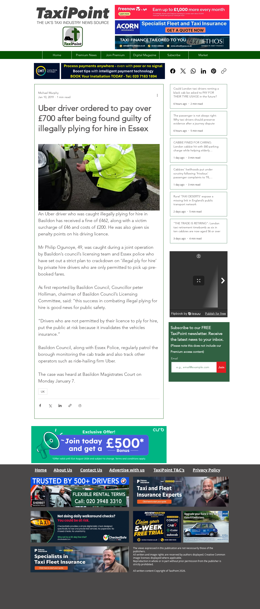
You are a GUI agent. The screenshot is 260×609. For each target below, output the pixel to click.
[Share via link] (70, 405)
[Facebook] (172, 71)
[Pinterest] (213, 71)
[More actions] (157, 95)
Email (175, 358)
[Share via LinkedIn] (60, 405)
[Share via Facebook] (40, 405)
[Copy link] (223, 71)
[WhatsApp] (193, 71)
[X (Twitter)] (183, 71)
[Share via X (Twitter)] (50, 405)
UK (43, 391)
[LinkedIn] (203, 71)
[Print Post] (80, 405)
